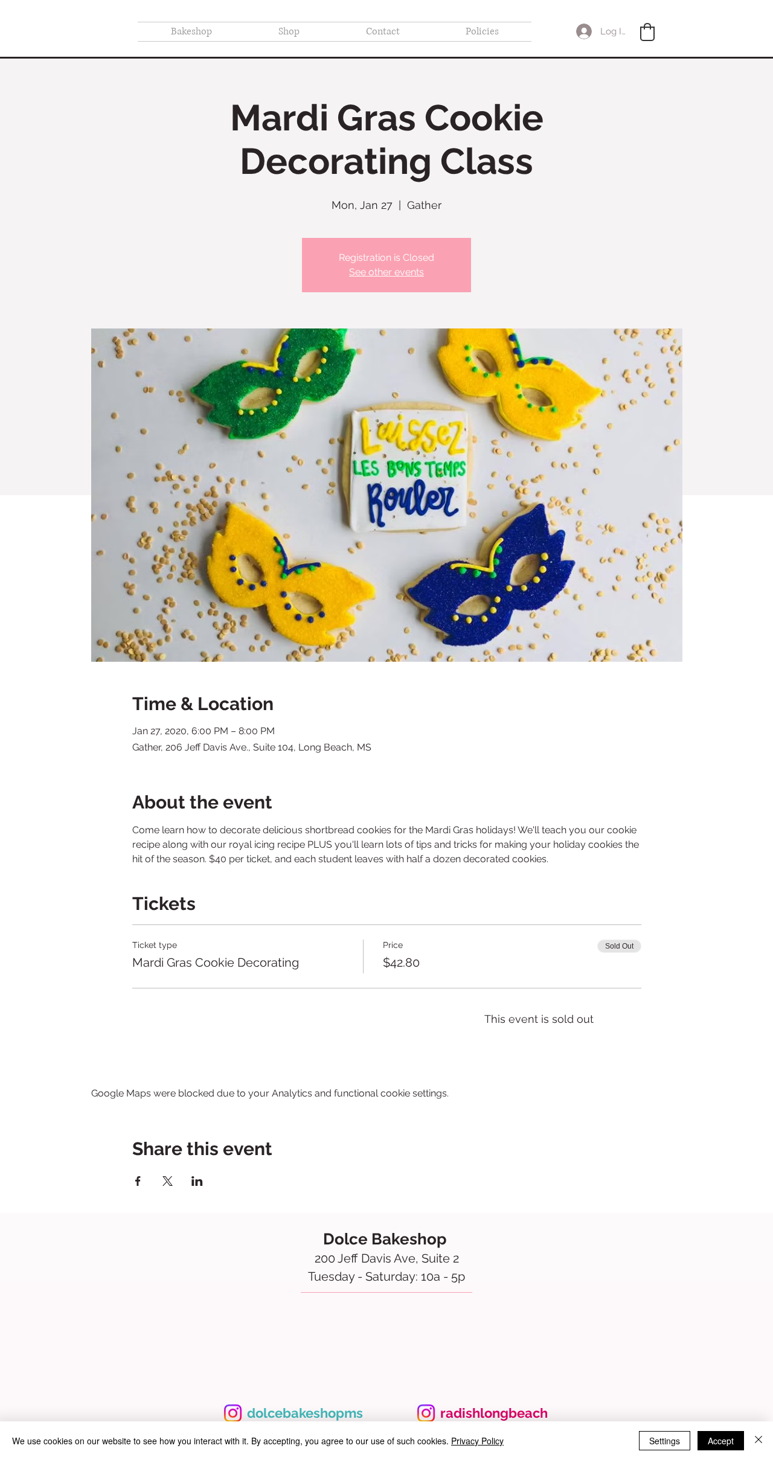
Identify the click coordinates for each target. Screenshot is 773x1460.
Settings (664, 1441)
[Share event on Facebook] (138, 1181)
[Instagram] (233, 1413)
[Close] (758, 1440)
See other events (386, 272)
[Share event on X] (167, 1181)
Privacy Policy (477, 1441)
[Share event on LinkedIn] (197, 1181)
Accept (721, 1441)
